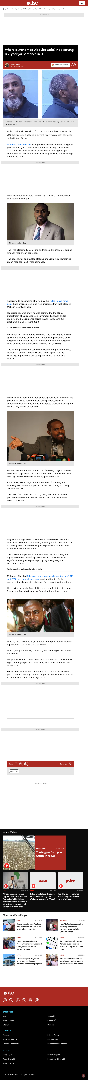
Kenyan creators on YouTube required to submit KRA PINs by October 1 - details (29, 926)
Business (63, 920)
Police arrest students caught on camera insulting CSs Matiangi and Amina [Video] (42, 896)
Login (82, 3)
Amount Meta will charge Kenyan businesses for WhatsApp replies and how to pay (71, 945)
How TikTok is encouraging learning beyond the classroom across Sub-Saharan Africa (71, 928)
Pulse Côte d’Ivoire (55, 1059)
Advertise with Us (10, 1039)
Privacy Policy (53, 1035)
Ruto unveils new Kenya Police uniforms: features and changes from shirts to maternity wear (29, 945)
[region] (44, 890)
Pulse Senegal (53, 1055)
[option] (15, 891)
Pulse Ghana (8, 1059)
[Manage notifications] (83, 1076)
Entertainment (8, 1020)
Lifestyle (6, 1025)
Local (14, 9)
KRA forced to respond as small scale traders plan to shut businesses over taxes (71, 961)
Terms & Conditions (11, 1044)
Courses (50, 1025)
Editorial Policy (53, 1039)
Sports (50, 1016)
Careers (50, 1020)
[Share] (73, 65)
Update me (14, 771)
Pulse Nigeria (8, 1055)
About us (6, 1035)
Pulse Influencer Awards (57, 1044)
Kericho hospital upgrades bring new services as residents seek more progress (29, 961)
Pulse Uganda (8, 1063)
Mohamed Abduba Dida (19, 144)
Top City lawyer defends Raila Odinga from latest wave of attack (68, 896)
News (8, 9)
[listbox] (44, 890)
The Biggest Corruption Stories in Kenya (49, 854)
